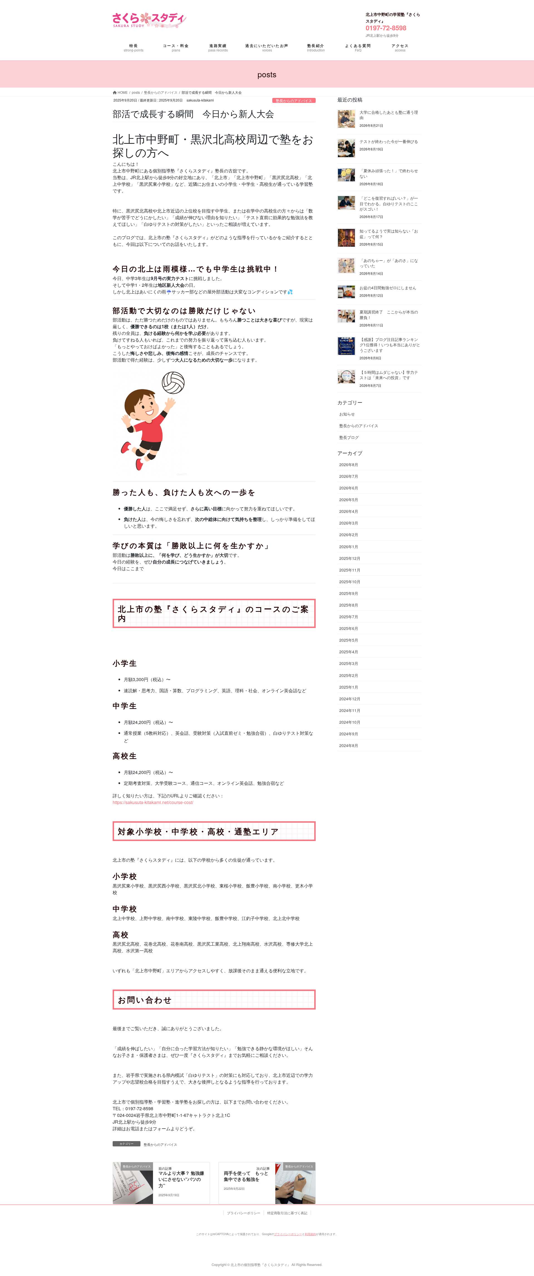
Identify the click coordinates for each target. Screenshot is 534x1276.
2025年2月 (348, 675)
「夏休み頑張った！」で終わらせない (389, 173)
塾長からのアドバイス (294, 100)
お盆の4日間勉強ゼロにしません (388, 287)
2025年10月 (349, 581)
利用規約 (310, 1234)
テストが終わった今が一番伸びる (389, 141)
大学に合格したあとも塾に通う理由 (389, 114)
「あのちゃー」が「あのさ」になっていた (389, 263)
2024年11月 (349, 710)
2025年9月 (348, 593)
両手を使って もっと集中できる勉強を (246, 1176)
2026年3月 (348, 523)
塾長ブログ (349, 437)
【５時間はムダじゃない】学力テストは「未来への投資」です (389, 374)
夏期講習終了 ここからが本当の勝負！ (389, 314)
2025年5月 (348, 640)
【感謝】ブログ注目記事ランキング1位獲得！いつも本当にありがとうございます (390, 345)
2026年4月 (348, 511)
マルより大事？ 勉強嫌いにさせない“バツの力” (181, 1179)
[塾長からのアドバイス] (133, 1182)
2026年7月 (348, 476)
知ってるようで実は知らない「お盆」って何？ (389, 233)
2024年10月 (349, 722)
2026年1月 (348, 546)
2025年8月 (348, 605)
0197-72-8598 (386, 27)
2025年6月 (348, 628)
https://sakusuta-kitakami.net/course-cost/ (153, 802)
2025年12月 (349, 558)
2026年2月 (348, 534)
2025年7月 (348, 616)
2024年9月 (348, 733)
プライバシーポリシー (243, 1212)
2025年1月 (348, 687)
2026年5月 (348, 499)
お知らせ (347, 414)
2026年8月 (348, 464)
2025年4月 (348, 651)
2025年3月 (348, 663)
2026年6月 (348, 488)
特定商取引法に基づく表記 (287, 1212)
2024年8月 (348, 745)
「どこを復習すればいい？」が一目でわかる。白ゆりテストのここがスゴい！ (389, 203)
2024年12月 (349, 698)
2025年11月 (349, 570)
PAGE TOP (513, 1227)
